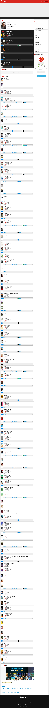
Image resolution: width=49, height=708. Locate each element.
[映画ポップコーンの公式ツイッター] (41, 76)
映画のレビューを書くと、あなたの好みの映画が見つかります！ (12, 692)
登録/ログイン (46, 1)
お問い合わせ (42, 71)
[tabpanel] (17, 673)
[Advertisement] (24, 10)
